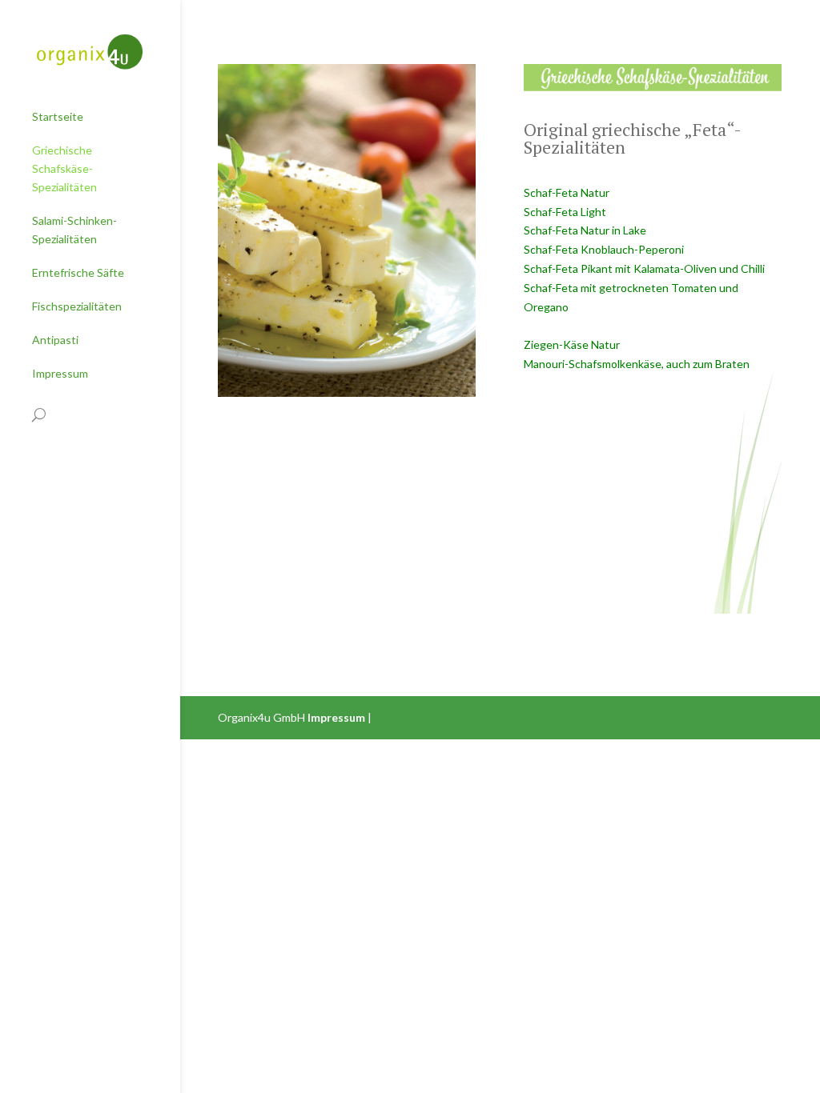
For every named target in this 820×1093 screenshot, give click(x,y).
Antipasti (55, 339)
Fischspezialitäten (77, 306)
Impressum (60, 373)
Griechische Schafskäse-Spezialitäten (64, 168)
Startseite (57, 116)
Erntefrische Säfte (78, 272)
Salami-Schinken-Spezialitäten (74, 230)
